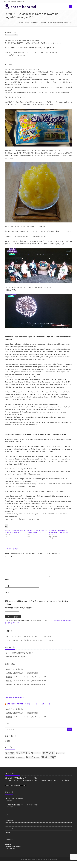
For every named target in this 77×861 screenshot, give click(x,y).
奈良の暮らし (21, 757)
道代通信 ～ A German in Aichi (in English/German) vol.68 (26, 681)
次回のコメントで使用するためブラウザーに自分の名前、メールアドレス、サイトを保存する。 (37, 601)
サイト (7, 592)
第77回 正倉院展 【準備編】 (15, 669)
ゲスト (27, 22)
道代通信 (15, 35)
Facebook (9, 821)
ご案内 (11, 753)
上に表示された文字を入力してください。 (19, 608)
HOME (21, 22)
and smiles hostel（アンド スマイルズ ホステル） (30, 704)
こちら (44, 636)
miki (15, 32)
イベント (37, 753)
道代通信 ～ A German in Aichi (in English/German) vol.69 (26, 677)
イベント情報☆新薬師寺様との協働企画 (19, 653)
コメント (8, 557)
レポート (61, 753)
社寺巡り (38, 757)
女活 (31, 757)
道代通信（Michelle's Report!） (16, 657)
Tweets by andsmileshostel (14, 697)
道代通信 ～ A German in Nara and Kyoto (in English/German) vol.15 (58, 532)
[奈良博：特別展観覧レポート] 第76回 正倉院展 (22, 673)
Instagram (9, 828)
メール (8, 586)
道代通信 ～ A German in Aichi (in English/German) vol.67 (26, 685)
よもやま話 (24, 753)
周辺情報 (11, 757)
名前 (7, 579)
